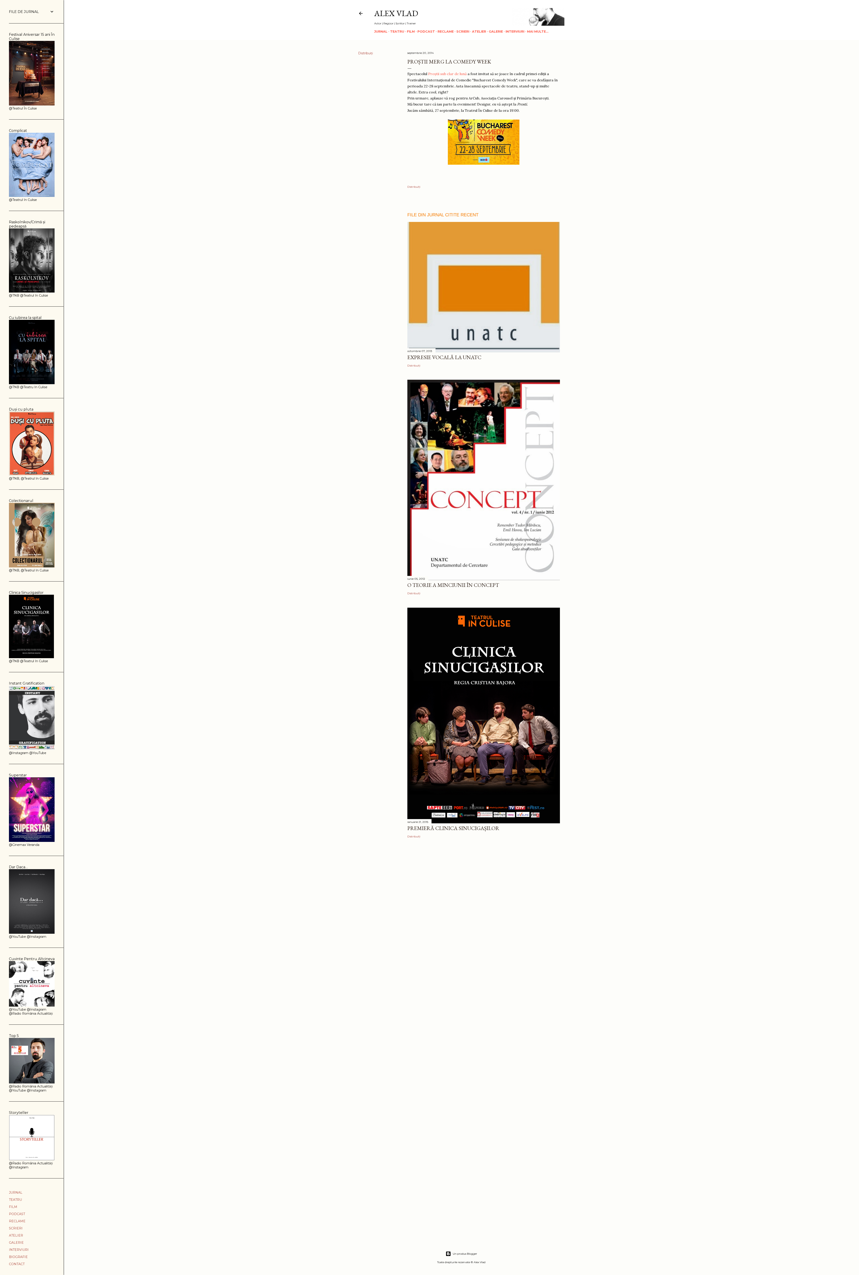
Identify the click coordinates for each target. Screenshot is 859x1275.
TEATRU (397, 32)
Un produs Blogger (465, 1253)
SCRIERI (462, 32)
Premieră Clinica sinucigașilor (453, 828)
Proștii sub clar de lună (447, 74)
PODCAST (426, 32)
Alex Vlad (396, 13)
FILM (411, 32)
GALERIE (496, 32)
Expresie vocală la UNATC (444, 357)
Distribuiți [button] (365, 53)
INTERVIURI (515, 32)
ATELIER (479, 32)
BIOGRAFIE (18, 1257)
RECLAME (446, 32)
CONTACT (17, 1264)
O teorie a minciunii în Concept (453, 585)
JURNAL (380, 32)
